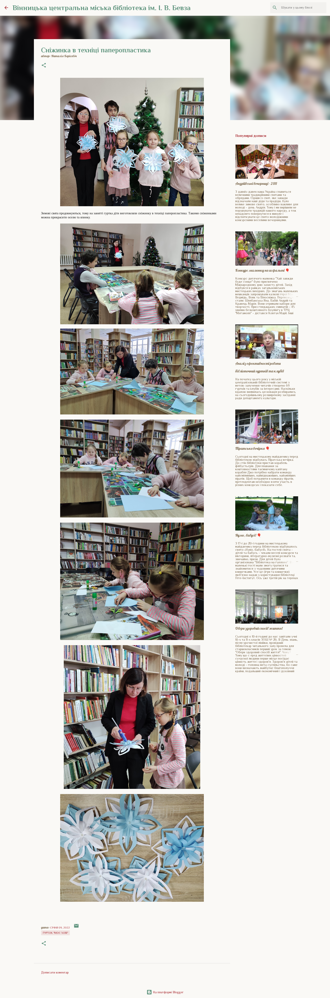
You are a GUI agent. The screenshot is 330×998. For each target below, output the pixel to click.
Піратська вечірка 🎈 (252, 448)
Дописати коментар (55, 972)
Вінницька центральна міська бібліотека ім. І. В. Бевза (102, 8)
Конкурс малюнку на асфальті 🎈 (262, 270)
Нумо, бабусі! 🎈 (248, 535)
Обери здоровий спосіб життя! (259, 628)
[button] (43, 66)
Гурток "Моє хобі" (55, 932)
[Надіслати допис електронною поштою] (76, 927)
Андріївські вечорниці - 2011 (256, 183)
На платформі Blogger (167, 992)
